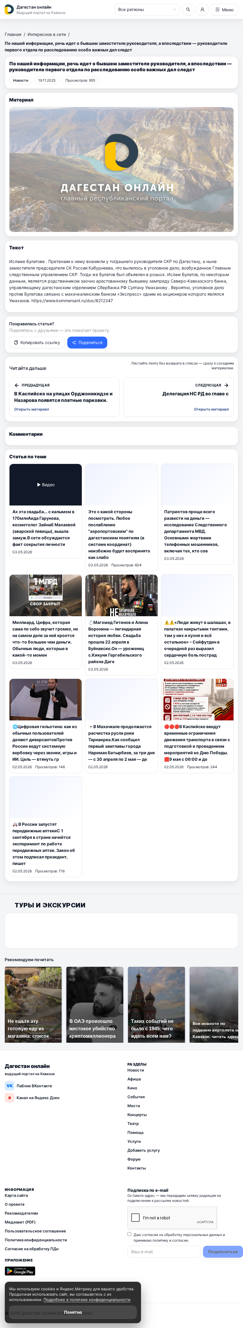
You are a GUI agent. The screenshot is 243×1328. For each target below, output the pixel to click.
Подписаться (223, 1251)
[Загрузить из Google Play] (20, 1271)
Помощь (135, 1132)
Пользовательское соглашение (35, 1231)
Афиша (134, 1079)
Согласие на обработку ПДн (32, 1248)
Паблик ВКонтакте (29, 1085)
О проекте (15, 1204)
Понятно (73, 1312)
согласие (180, 1240)
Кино (132, 1087)
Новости (135, 1070)
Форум (133, 1159)
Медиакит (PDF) (20, 1222)
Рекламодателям (21, 1213)
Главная (13, 34)
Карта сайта (16, 1195)
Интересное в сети (47, 34)
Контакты (136, 1168)
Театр (133, 1123)
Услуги (134, 1141)
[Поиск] (188, 9)
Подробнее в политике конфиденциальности (87, 1299)
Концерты (137, 1114)
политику (160, 1240)
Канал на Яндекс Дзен (34, 1097)
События (136, 1096)
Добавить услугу (143, 1150)
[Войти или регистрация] (202, 9)
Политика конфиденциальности (36, 1239)
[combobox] (144, 9)
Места (133, 1105)
